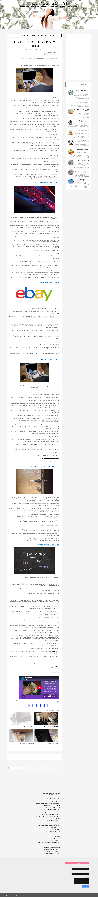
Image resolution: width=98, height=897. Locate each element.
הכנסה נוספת (41, 59)
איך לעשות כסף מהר (55, 855)
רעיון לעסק (57, 818)
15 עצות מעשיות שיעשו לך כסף (53, 798)
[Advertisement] (34, 781)
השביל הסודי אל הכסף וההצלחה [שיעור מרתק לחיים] (48, 803)
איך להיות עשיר (56, 838)
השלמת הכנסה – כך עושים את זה (27, 743)
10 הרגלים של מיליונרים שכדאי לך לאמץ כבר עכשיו (48, 812)
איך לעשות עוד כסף (55, 840)
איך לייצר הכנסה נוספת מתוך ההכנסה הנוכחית (34, 35)
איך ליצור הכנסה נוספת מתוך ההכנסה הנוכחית (49, 849)
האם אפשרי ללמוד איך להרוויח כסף (52, 853)
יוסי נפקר (38, 49)
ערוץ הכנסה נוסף (43, 386)
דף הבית (34, 761)
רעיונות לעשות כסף (55, 834)
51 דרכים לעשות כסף (49, 3)
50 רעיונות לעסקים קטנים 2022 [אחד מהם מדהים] (82, 120)
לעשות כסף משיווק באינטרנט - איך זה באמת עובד (49, 842)
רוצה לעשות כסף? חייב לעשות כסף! (51, 726)
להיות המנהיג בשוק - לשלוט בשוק (81, 101)
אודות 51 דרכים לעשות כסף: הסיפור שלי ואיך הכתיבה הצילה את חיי (45, 801)
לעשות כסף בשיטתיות (55, 823)
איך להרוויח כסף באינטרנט (53, 743)
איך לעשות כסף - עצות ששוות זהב (52, 851)
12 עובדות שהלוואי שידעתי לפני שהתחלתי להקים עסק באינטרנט (45, 811)
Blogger (27, 764)
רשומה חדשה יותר (57, 761)
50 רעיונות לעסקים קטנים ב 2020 (52, 807)
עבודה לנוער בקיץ (56, 829)
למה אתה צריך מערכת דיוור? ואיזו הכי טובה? (50, 805)
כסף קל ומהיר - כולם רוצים (28, 726)
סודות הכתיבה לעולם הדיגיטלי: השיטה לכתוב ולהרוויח (48, 800)
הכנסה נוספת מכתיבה (55, 844)
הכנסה (54, 700)
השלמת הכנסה (25, 700)
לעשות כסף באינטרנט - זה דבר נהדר (52, 847)
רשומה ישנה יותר (11, 761)
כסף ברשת (57, 836)
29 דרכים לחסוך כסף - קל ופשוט (52, 820)
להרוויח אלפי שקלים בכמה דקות (53, 831)
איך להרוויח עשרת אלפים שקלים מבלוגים (51, 827)
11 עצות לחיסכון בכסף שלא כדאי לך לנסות (50, 809)
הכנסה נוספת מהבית (41, 700)
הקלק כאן (56, 666)
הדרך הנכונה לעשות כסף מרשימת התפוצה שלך (49, 825)
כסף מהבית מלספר (55, 845)
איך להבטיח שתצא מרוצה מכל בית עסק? (51, 814)
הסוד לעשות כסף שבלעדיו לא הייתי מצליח (50, 833)
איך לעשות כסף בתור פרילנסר (53, 822)
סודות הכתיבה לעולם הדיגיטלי (50, 459)
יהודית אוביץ (55, 651)
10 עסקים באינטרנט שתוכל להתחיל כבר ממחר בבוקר (48, 816)
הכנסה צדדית (32, 700)
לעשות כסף (18, 700)
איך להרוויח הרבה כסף (83, 160)
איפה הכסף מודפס (84, 170)
